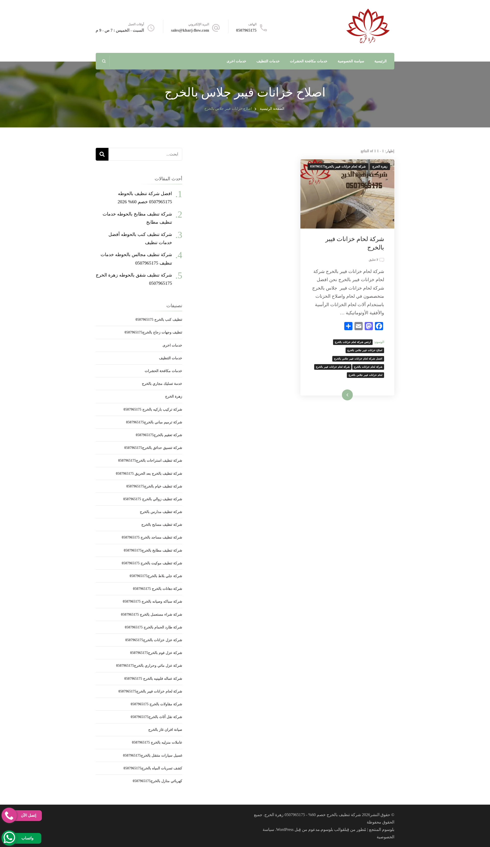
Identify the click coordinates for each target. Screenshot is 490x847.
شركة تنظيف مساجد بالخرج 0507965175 (152, 537)
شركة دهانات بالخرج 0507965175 (157, 589)
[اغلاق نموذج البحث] (104, 61)
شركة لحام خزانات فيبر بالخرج (333, 366)
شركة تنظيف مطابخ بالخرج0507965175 (153, 550)
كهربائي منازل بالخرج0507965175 (157, 781)
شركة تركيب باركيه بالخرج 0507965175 (153, 409)
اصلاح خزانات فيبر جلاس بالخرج (364, 350)
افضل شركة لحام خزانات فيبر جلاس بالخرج (358, 358)
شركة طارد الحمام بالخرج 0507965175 (153, 627)
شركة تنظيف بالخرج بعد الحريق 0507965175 (149, 473)
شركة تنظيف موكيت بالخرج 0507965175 (152, 563)
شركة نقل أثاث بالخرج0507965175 (156, 717)
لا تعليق (373, 260)
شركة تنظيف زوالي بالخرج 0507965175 (152, 499)
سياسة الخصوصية (351, 61)
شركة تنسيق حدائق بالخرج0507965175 (153, 448)
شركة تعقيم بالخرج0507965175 (159, 435)
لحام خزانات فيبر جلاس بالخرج (365, 375)
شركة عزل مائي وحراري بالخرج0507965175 (149, 665)
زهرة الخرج (379, 166)
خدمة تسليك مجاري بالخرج (162, 384)
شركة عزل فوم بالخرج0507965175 (156, 653)
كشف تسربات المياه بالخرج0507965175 (153, 768)
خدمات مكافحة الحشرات (308, 61)
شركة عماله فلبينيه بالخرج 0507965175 (153, 679)
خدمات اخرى (236, 61)
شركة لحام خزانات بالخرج (368, 366)
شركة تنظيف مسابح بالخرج (161, 525)
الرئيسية (380, 61)
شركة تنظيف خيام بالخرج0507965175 (154, 486)
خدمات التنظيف (268, 61)
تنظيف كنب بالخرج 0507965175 (159, 319)
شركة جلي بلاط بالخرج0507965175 (156, 576)
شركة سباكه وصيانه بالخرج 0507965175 (152, 601)
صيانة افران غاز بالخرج (165, 730)
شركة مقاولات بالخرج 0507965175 (156, 704)
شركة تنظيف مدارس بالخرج (161, 512)
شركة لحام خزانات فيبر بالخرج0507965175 (338, 166)
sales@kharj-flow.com (190, 30)
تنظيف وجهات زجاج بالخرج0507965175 (153, 332)
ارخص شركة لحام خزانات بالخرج (353, 342)
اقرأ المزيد (354, 395)
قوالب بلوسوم (333, 829)
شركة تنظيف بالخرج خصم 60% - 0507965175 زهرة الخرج (312, 815)
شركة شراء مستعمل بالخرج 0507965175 (151, 614)
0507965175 (246, 30)
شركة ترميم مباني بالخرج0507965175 (154, 422)
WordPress (284, 829)
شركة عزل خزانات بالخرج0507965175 (153, 640)
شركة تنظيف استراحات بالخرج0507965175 (150, 460)
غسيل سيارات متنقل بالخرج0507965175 (152, 755)
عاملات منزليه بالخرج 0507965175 (157, 742)
